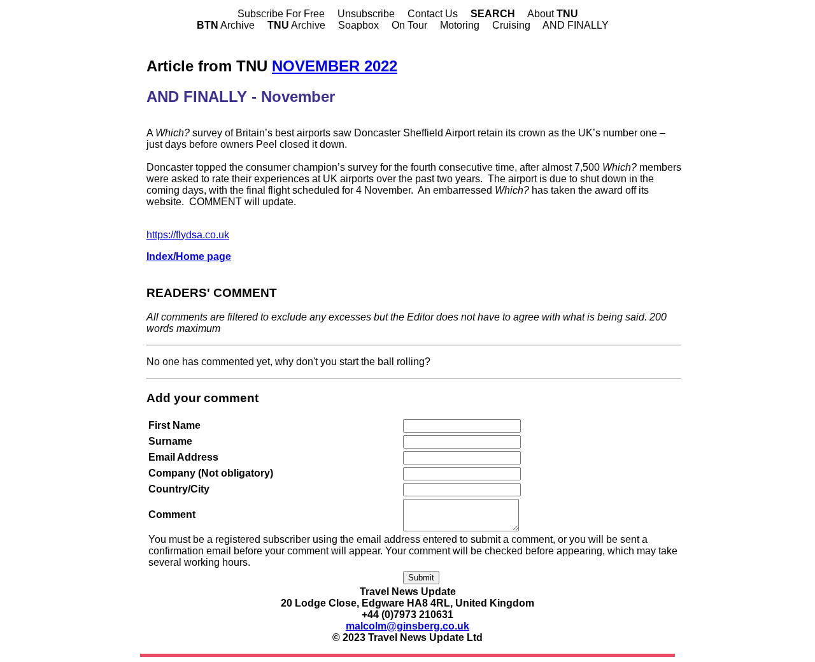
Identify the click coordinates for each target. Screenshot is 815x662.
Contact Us (433, 13)
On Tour (409, 25)
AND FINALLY (575, 25)
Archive (226, 25)
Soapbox (358, 25)
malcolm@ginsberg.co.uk (407, 626)
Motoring (459, 25)
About (552, 13)
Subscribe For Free (281, 13)
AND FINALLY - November (240, 96)
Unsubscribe (366, 13)
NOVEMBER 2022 (334, 66)
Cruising (511, 25)
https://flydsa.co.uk (187, 234)
